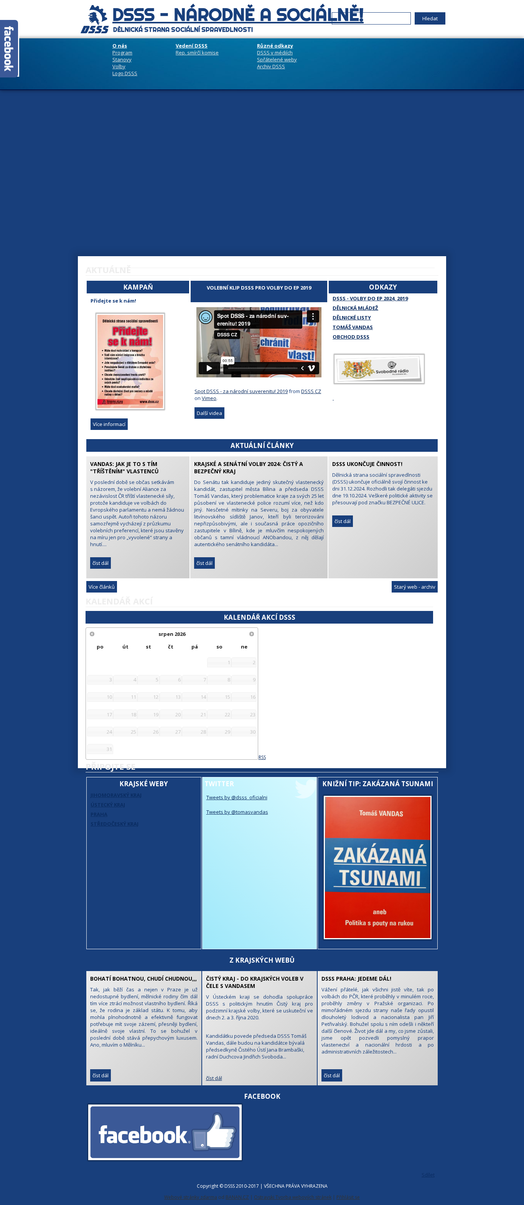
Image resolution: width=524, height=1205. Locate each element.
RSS (262, 757)
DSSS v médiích (275, 52)
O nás (119, 45)
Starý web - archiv (414, 586)
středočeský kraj (114, 823)
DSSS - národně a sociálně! (238, 14)
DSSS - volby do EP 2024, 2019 (370, 298)
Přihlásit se (348, 1197)
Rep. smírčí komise (197, 52)
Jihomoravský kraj (116, 795)
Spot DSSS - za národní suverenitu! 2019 (241, 391)
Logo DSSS (124, 73)
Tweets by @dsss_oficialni (236, 797)
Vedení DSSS (192, 45)
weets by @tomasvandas (238, 811)
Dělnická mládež (355, 308)
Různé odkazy (275, 45)
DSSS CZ (311, 391)
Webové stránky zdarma (190, 1197)
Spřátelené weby (277, 59)
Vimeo (209, 398)
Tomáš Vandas (353, 327)
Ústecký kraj (108, 804)
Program (122, 52)
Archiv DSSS (271, 66)
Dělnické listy (352, 317)
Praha (99, 814)
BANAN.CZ (237, 1197)
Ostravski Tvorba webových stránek (292, 1197)
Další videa (209, 413)
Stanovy (122, 59)
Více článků (102, 586)
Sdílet (428, 1174)
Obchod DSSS (351, 336)
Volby (118, 66)
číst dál (204, 563)
